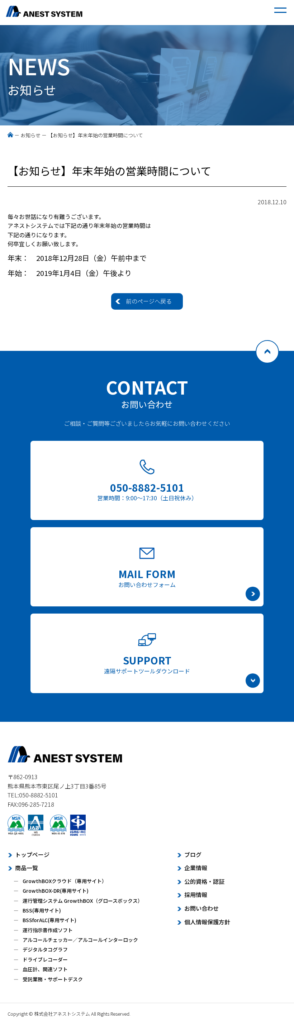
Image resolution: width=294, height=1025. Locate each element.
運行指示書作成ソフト (48, 930)
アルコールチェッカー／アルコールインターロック (80, 939)
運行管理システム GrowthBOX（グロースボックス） (83, 900)
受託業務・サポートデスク (53, 979)
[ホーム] (10, 135)
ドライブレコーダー (45, 959)
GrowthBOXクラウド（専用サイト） (65, 881)
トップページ (32, 854)
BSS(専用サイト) (42, 910)
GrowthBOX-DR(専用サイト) (56, 890)
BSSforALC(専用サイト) (49, 920)
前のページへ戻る (149, 301)
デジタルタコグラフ (45, 949)
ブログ (192, 854)
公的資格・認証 (204, 881)
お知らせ (30, 135)
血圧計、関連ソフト (45, 969)
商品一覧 (26, 867)
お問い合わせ (201, 908)
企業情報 (195, 867)
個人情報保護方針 (207, 921)
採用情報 (195, 894)
